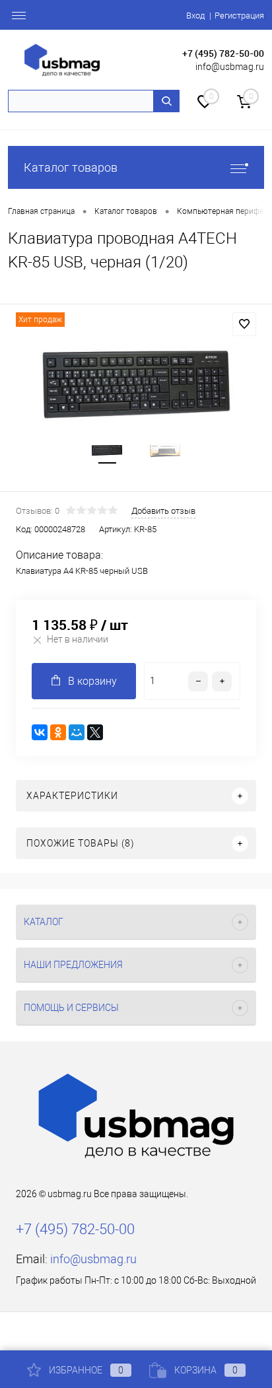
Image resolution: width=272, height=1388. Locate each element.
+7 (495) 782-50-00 (223, 53)
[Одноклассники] (58, 732)
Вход (195, 15)
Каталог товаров (71, 167)
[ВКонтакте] (40, 732)
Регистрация (239, 15)
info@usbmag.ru (229, 66)
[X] (95, 732)
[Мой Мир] (77, 732)
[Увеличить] (136, 384)
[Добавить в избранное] (244, 324)
